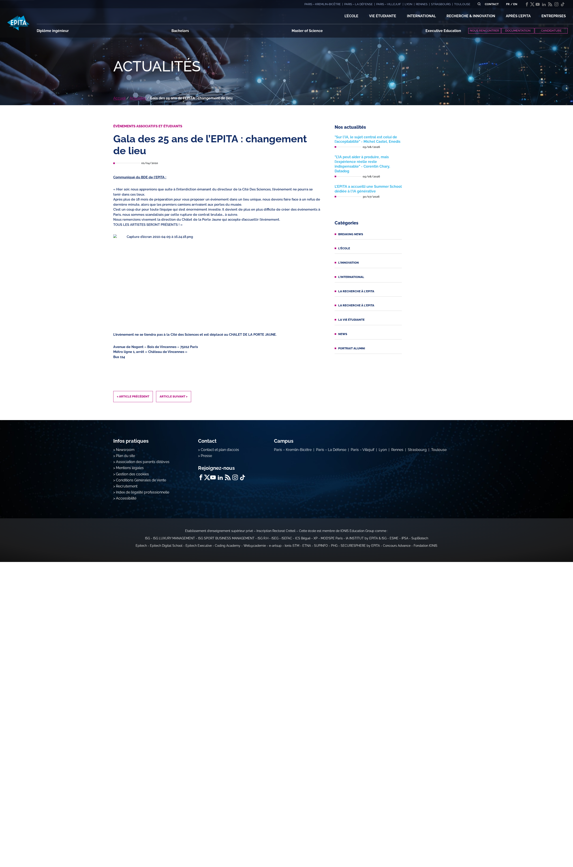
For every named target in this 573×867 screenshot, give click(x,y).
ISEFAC (287, 538)
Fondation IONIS (425, 545)
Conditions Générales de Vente (141, 480)
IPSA (405, 538)
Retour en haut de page (551, 849)
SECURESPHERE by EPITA (360, 545)
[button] (351, 16)
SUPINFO (321, 545)
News (342, 334)
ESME (394, 538)
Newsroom (125, 450)
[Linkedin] (544, 4)
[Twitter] (532, 4)
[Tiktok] (562, 4)
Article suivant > (174, 396)
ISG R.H (263, 538)
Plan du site (125, 456)
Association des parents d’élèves (142, 462)
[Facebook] (527, 4)
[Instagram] (556, 4)
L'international (351, 277)
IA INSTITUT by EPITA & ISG (366, 538)
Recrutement (126, 486)
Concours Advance (397, 545)
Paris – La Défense (331, 450)
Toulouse (439, 450)
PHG (334, 545)
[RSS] (550, 4)
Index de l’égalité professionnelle (142, 492)
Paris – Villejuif (362, 450)
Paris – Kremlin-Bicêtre (293, 450)
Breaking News (350, 234)
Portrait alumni (351, 348)
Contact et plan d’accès (220, 450)
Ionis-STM (292, 545)
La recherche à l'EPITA (356, 291)
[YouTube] (537, 4)
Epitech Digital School (166, 545)
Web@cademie (255, 545)
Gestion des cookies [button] (132, 474)
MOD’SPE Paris (332, 538)
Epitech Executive (199, 545)
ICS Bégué (302, 538)
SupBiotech (419, 538)
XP (316, 538)
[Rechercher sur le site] (479, 4)
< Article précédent (133, 396)
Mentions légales (130, 468)
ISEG (275, 538)
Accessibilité (126, 498)
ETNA (306, 545)
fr (508, 4)
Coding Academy (227, 545)
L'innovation (348, 262)
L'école (344, 248)
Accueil (119, 98)
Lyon (383, 450)
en (515, 4)
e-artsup (275, 545)
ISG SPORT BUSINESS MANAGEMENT (226, 538)
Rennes (397, 450)
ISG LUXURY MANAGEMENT (174, 538)
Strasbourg (417, 450)
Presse (206, 456)
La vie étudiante (351, 319)
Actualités (138, 98)
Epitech (141, 545)
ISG (147, 538)
